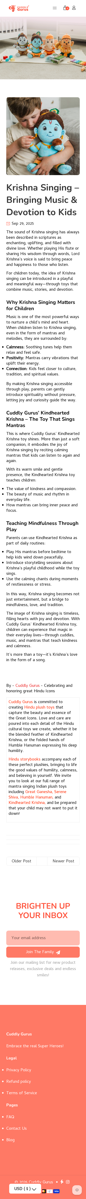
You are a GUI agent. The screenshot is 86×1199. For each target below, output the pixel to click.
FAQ (10, 1117)
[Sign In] (74, 8)
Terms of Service (21, 1093)
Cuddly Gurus (27, 686)
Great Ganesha (38, 792)
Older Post (21, 861)
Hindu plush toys (39, 707)
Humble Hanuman (36, 797)
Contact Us (16, 1129)
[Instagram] (68, 1182)
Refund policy (18, 1082)
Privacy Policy (18, 1070)
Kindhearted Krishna (27, 803)
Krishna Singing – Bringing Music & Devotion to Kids (42, 199)
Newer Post (63, 861)
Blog (10, 1140)
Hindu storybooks (24, 759)
